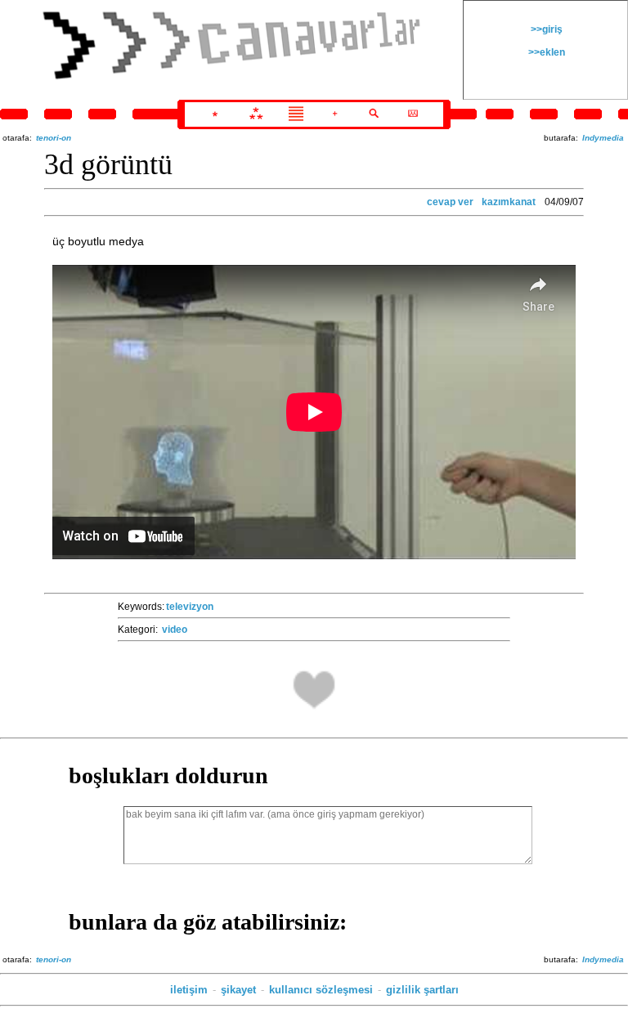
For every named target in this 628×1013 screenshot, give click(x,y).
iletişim (189, 990)
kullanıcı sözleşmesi (321, 990)
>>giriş (545, 29)
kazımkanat (509, 202)
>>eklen (545, 52)
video (174, 629)
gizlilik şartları (422, 990)
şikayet (238, 990)
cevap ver (450, 202)
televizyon (189, 606)
